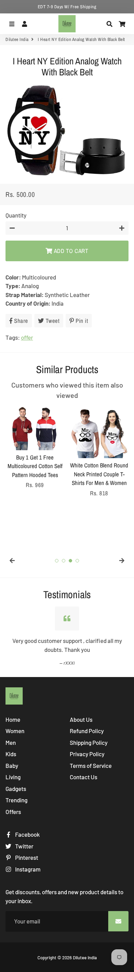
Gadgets (15, 788)
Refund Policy (87, 730)
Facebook (27, 834)
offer (27, 337)
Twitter (23, 846)
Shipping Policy (89, 742)
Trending (16, 799)
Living (13, 776)
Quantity (15, 215)
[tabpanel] (34, 447)
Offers (13, 811)
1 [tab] (56, 560)
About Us (81, 719)
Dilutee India (17, 39)
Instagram (27, 869)
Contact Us (83, 776)
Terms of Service (91, 765)
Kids (10, 753)
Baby (11, 765)
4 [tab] (77, 560)
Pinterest (26, 857)
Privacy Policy (87, 753)
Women (14, 730)
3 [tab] (70, 560)
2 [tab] (63, 560)
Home (12, 719)
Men (10, 742)
